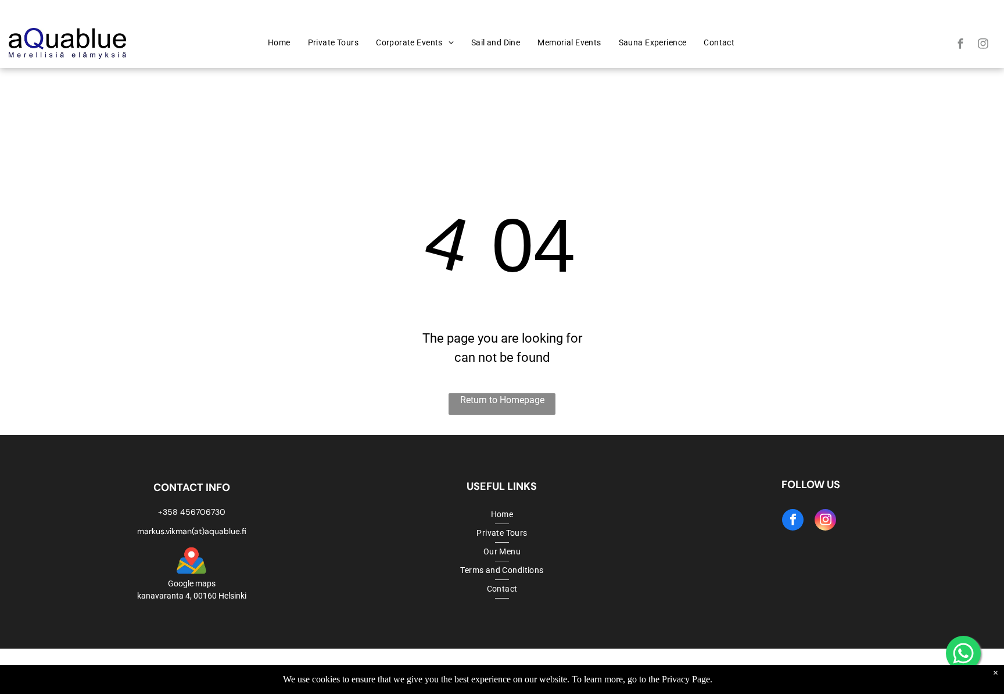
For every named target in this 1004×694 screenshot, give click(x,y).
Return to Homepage (502, 399)
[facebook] (960, 44)
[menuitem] (279, 43)
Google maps (192, 583)
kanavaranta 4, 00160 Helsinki (191, 595)
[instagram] (983, 44)
